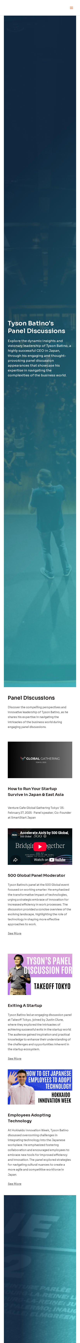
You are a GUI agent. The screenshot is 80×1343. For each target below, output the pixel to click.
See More (14, 933)
